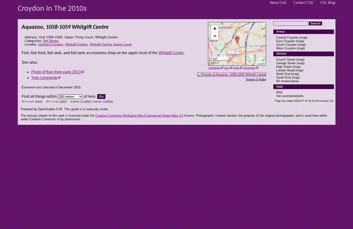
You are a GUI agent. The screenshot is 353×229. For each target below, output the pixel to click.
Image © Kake (256, 79)
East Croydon (285, 41)
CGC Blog (327, 3)
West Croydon (286, 48)
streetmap (214, 67)
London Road (285, 70)
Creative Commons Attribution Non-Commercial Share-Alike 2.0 (139, 115)
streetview (249, 67)
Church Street (285, 59)
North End (283, 74)
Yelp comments (44, 78)
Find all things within (39, 96)
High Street (284, 67)
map (303, 37)
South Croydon (286, 44)
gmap (236, 67)
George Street (286, 63)
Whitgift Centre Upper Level (111, 44)
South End (283, 77)
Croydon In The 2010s (52, 9)
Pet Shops (51, 41)
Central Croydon (50, 44)
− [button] (214, 36)
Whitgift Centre (76, 44)
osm (226, 67)
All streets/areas (287, 81)
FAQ (279, 92)
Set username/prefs (290, 96)
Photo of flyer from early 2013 (56, 72)
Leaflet (261, 63)
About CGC (278, 3)
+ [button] (214, 29)
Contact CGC (303, 3)
